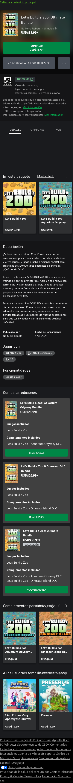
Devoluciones (29, 758)
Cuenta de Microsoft (31, 753)
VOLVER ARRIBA (36, 589)
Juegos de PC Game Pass (35, 740)
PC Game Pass (9, 740)
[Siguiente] (66, 176)
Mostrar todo (45, 176)
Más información (32, 107)
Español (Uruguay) (12, 762)
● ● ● (64, 63)
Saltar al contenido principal (18, 2)
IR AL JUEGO (36, 452)
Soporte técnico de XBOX (33, 744)
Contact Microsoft (61, 772)
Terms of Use (32, 776)
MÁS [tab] (58, 129)
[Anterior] (59, 176)
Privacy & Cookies (12, 776)
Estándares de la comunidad (18, 749)
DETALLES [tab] (15, 129)
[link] (19, 208)
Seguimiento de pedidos (54, 758)
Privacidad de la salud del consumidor (24, 772)
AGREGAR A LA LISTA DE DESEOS (31, 63)
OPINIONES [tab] (37, 129)
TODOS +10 (23, 79)
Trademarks (49, 776)
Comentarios (58, 744)
